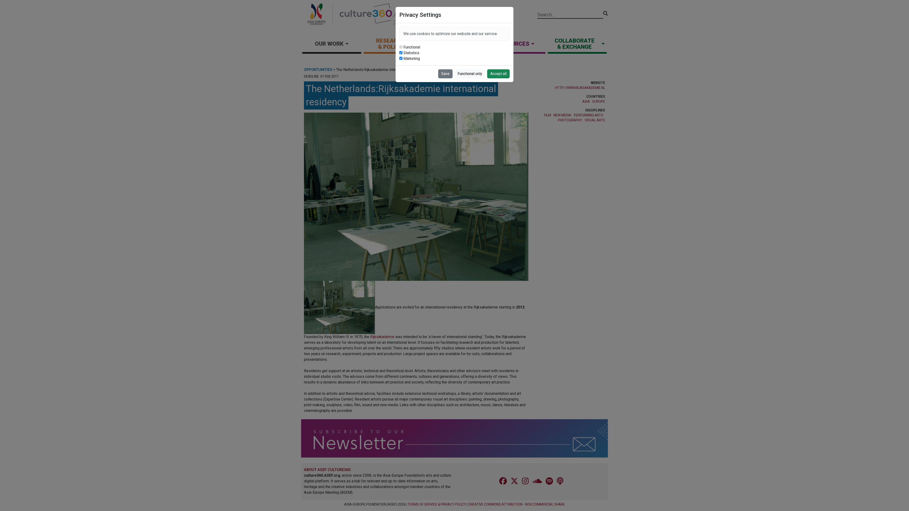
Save (445, 73)
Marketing (411, 58)
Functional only (470, 73)
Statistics (411, 53)
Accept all (498, 73)
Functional (411, 47)
